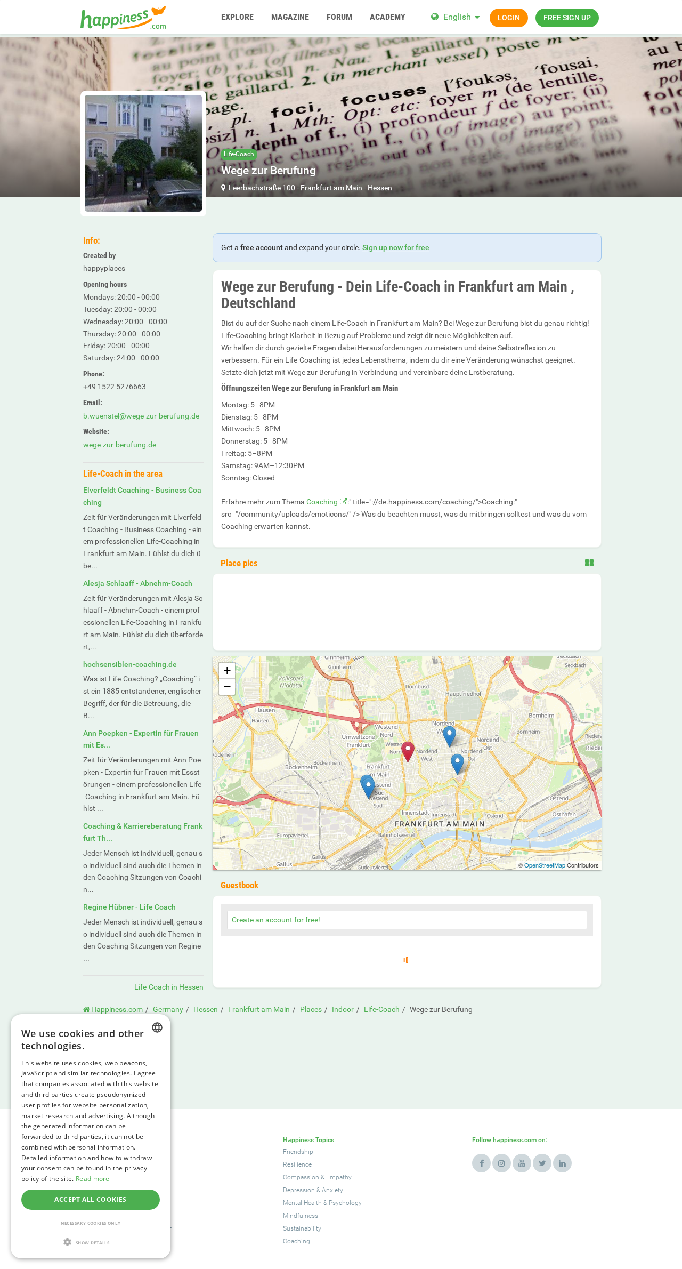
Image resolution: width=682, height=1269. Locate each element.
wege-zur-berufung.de (119, 444)
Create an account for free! (276, 919)
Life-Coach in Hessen (169, 987)
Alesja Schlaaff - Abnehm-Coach (137, 583)
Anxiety (332, 1190)
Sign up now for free (395, 247)
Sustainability (302, 1228)
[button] (90, 1242)
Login (509, 17)
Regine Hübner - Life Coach (129, 907)
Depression (299, 1190)
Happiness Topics (308, 1140)
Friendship (298, 1151)
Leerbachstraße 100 (262, 187)
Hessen (380, 187)
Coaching (322, 501)
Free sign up (567, 17)
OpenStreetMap (544, 865)
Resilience (297, 1164)
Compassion (301, 1177)
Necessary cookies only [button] (91, 1223)
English (457, 17)
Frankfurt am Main (331, 187)
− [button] (227, 686)
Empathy (339, 1177)
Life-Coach (239, 154)
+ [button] (227, 670)
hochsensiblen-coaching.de (130, 664)
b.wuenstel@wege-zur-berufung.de (141, 416)
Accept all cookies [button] (90, 1199)
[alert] (90, 1136)
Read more (93, 1178)
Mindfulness (300, 1215)
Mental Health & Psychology (322, 1203)
